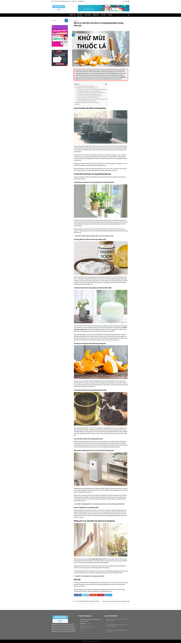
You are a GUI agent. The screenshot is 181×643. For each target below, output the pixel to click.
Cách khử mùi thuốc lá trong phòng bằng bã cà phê (90, 96)
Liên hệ (110, 15)
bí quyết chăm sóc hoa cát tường (99, 236)
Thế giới (103, 15)
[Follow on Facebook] (123, 1)
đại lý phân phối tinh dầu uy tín (97, 559)
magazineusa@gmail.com (89, 626)
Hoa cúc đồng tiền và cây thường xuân (87, 100)
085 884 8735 (81, 1)
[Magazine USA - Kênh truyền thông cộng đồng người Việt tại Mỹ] (59, 8)
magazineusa (83, 630)
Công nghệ (88, 15)
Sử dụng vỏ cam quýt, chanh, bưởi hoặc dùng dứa (89, 94)
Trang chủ (72, 15)
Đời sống (79, 15)
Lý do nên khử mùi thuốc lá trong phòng (85, 86)
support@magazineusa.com (86, 628)
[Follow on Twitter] (126, 1)
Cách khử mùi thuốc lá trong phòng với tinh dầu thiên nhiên (91, 92)
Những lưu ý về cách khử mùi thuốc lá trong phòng (87, 102)
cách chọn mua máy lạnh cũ (101, 504)
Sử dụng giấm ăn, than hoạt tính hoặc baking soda (89, 91)
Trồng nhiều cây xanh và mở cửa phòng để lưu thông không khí (92, 89)
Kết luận (78, 104)
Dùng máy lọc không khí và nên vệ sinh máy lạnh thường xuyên (92, 99)
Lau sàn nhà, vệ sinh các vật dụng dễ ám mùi (88, 97)
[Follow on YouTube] (128, 1)
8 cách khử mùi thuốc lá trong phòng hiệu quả (86, 87)
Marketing (96, 15)
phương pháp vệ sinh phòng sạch (91, 576)
